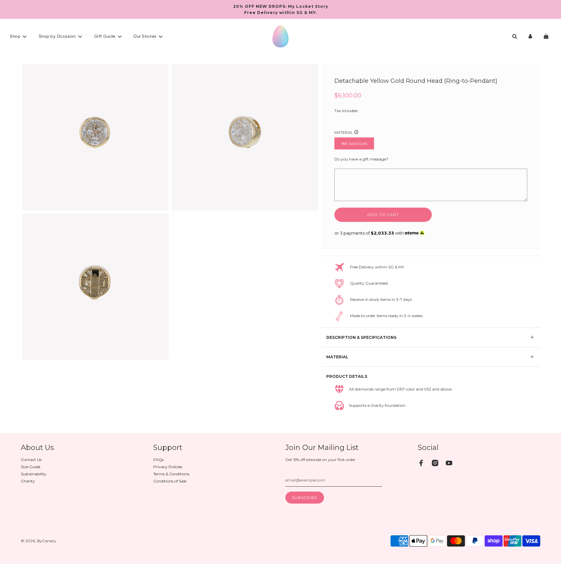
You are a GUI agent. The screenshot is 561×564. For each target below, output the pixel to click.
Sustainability (33, 473)
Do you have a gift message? (361, 159)
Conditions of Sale (169, 481)
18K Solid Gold (354, 143)
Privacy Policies (167, 466)
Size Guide (30, 466)
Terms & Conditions (171, 473)
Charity (28, 481)
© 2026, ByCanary (38, 540)
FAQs (158, 459)
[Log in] (530, 36)
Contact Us (31, 459)
